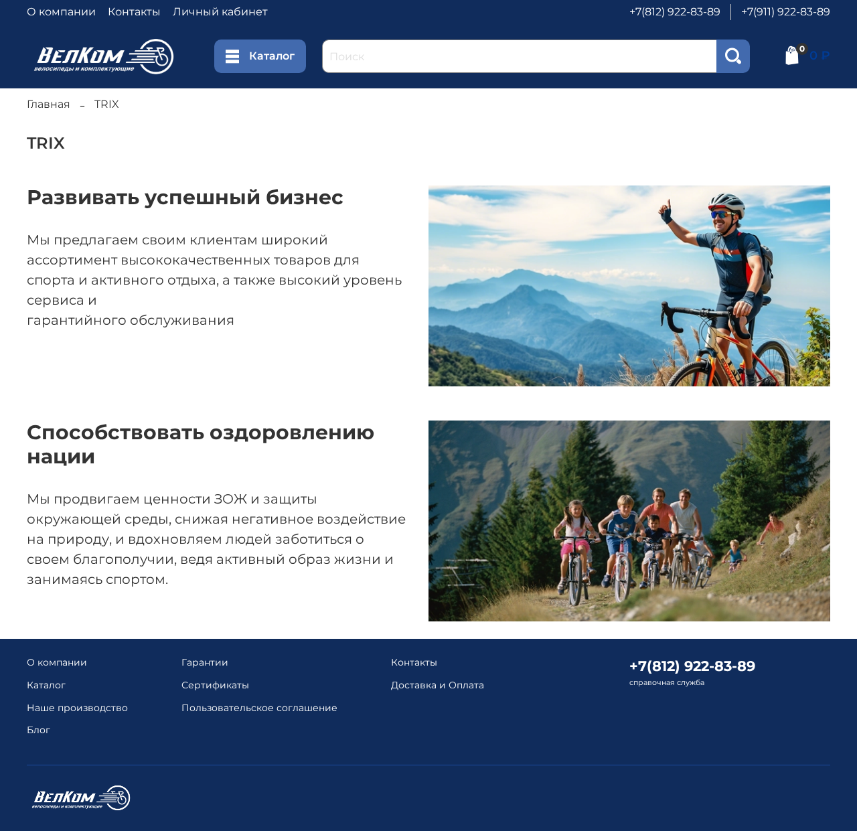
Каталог (272, 56)
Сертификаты (215, 685)
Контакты (134, 11)
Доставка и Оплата (437, 685)
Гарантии (204, 662)
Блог (38, 730)
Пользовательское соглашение (259, 708)
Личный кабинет (220, 11)
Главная (48, 104)
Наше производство (77, 708)
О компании (61, 11)
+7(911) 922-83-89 (785, 11)
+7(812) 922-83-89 (674, 11)
